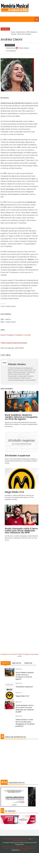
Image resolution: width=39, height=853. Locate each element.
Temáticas (28, 663)
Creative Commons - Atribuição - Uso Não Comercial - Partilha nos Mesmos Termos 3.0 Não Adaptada (19, 847)
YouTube (27, 335)
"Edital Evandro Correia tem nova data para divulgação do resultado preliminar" (25, 723)
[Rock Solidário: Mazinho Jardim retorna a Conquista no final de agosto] (9, 672)
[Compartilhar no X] (5, 355)
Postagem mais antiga (30, 654)
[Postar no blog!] (3, 355)
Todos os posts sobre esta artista (14, 343)
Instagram (10, 335)
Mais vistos (16, 663)
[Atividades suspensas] (9, 687)
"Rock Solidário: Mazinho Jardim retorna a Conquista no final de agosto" (24, 676)
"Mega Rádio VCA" (22, 696)
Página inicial (20, 655)
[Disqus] (19, 572)
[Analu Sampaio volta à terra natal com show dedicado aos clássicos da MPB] (9, 705)
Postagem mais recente (9, 654)
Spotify (3, 335)
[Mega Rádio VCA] (9, 696)
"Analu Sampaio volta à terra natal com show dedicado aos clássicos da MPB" (24, 708)
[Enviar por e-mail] (2, 355)
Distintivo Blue (22, 841)
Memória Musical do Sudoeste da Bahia (16, 839)
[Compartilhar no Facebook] (7, 355)
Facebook (19, 335)
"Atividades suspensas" (24, 687)
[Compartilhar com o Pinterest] (9, 355)
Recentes (5, 663)
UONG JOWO (24, 850)
